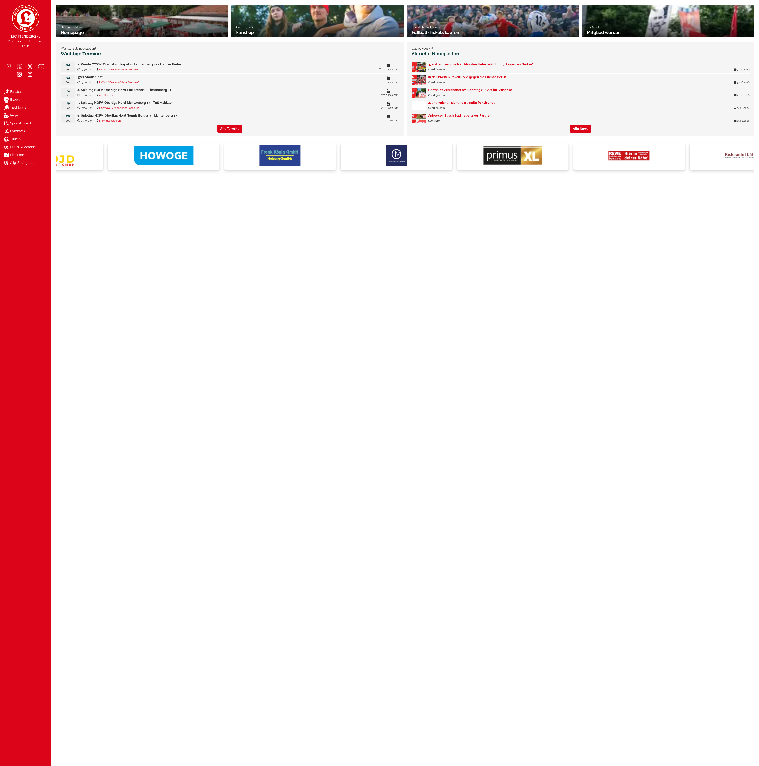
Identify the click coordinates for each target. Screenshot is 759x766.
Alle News (580, 128)
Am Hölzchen (107, 95)
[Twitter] (30, 66)
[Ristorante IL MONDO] (696, 156)
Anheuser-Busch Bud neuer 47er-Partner (459, 115)
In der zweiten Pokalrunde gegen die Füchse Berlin (467, 77)
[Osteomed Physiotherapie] (347, 156)
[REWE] (580, 156)
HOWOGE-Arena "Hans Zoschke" (119, 69)
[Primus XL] (463, 156)
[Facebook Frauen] (20, 66)
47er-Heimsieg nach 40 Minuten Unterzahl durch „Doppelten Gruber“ (481, 64)
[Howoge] (114, 156)
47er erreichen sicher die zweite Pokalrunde (461, 103)
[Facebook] (9, 66)
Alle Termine (230, 128)
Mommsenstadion (110, 120)
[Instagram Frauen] (30, 74)
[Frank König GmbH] (231, 156)
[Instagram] (19, 74)
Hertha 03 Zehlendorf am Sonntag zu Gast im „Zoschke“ (471, 90)
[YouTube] (41, 66)
